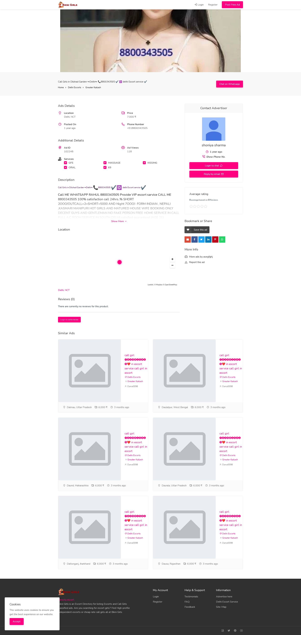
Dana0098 (132, 386)
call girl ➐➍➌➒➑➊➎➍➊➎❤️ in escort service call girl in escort (136, 364)
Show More (117, 221)
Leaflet (150, 285)
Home (61, 87)
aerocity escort (66, 599)
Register (212, 4)
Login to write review (69, 319)
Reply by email (212, 174)
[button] (172, 259)
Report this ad (196, 262)
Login (200, 4)
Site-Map (221, 607)
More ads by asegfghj (200, 256)
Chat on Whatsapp (229, 84)
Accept (17, 621)
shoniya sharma (214, 145)
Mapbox (159, 285)
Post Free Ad (232, 4)
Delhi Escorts (74, 87)
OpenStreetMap (171, 285)
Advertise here (224, 596)
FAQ (187, 601)
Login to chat (212, 165)
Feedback (190, 607)
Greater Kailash (93, 87)
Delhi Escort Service (227, 601)
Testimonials (191, 596)
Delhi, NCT (64, 290)
